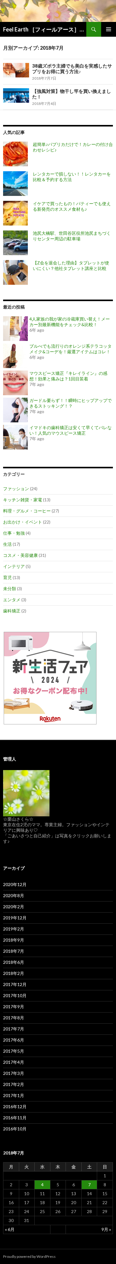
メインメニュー (108, 29)
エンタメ (11, 599)
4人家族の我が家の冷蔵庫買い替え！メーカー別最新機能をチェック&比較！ (69, 321)
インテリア (14, 566)
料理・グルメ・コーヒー (27, 510)
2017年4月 (13, 1062)
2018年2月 (13, 973)
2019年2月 (13, 928)
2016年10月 (15, 1128)
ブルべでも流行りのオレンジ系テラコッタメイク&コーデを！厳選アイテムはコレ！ (70, 348)
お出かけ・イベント (22, 521)
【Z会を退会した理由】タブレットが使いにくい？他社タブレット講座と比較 (71, 265)
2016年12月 (15, 1106)
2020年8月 (13, 895)
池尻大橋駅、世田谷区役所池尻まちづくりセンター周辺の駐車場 (72, 235)
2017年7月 (13, 1028)
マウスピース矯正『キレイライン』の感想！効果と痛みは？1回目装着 (68, 376)
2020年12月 (15, 884)
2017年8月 (13, 1017)
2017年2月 (13, 1084)
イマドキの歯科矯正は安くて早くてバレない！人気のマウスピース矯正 (70, 430)
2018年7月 (13, 951)
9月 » (106, 1229)
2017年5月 (13, 1051)
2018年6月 (13, 962)
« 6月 (10, 1229)
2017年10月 (15, 995)
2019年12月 (15, 917)
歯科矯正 (11, 610)
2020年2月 (13, 906)
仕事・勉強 (14, 533)
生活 (7, 544)
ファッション (16, 488)
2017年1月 (13, 1095)
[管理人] (26, 792)
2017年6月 (13, 1039)
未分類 (9, 588)
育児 (7, 577)
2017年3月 (13, 1073)
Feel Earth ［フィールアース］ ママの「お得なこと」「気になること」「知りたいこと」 (44, 29)
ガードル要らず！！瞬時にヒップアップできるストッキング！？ (70, 403)
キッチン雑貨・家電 (22, 499)
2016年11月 (15, 1117)
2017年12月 (15, 984)
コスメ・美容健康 (20, 555)
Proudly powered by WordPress (29, 1256)
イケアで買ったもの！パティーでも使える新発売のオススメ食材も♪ (72, 206)
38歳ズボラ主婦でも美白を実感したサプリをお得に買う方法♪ (72, 68)
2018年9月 (13, 940)
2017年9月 (13, 1006)
